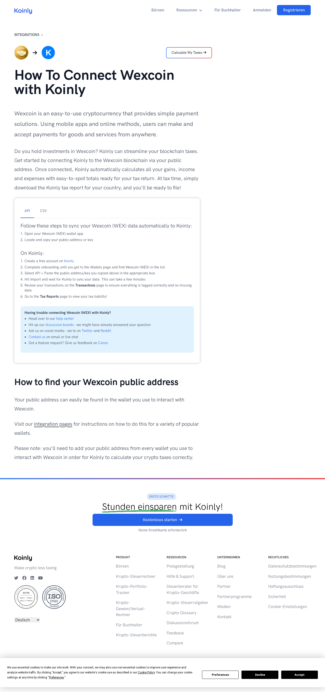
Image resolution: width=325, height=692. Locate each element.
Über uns (225, 576)
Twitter (87, 331)
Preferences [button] (56, 677)
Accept (300, 675)
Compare (175, 643)
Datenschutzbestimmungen (292, 566)
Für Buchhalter (227, 10)
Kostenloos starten (160, 519)
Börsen (157, 10)
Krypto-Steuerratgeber (187, 602)
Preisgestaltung (180, 566)
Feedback (175, 633)
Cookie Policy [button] (146, 672)
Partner (224, 586)
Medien (224, 606)
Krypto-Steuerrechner (136, 576)
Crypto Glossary (181, 612)
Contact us (37, 337)
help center (65, 318)
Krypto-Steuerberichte (136, 635)
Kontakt (224, 616)
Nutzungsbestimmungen (289, 576)
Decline (260, 675)
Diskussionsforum (183, 622)
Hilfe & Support (180, 576)
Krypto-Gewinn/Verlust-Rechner (130, 608)
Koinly (69, 261)
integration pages (53, 424)
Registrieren (294, 10)
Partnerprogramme (234, 596)
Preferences (220, 675)
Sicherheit (277, 596)
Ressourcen (186, 10)
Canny (103, 343)
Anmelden (262, 10)
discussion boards (59, 325)
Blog (221, 566)
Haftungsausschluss (286, 586)
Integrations (26, 35)
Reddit (106, 331)
